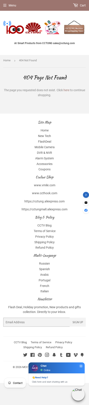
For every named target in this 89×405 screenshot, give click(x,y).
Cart (82, 5)
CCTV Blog (44, 225)
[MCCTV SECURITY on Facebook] (32, 355)
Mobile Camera (45, 147)
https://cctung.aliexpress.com (44, 201)
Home (7, 60)
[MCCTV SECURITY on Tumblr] (61, 355)
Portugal (44, 280)
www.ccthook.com (44, 193)
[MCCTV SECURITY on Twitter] (25, 355)
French (44, 286)
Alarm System (44, 158)
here (66, 90)
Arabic (44, 274)
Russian (44, 263)
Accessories (44, 164)
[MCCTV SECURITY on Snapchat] (54, 355)
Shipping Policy (44, 242)
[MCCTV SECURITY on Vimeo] (75, 355)
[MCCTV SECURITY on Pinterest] (40, 355)
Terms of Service (45, 231)
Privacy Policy (44, 236)
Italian (44, 291)
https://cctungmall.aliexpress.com (44, 209)
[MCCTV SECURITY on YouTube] (68, 355)
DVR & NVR (44, 152)
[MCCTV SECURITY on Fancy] (82, 355)
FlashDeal (44, 141)
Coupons (44, 169)
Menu (12, 5)
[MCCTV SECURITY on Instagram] (47, 355)
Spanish (44, 269)
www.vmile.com (44, 185)
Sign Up (78, 322)
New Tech (44, 136)
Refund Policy (44, 247)
